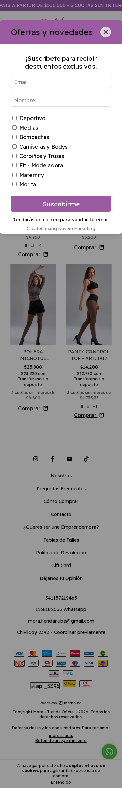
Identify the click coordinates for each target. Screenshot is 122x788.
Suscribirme (61, 204)
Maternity (31, 175)
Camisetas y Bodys (43, 146)
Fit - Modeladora (41, 165)
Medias (28, 127)
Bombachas (34, 137)
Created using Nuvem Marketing (61, 228)
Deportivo (32, 118)
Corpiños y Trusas (41, 156)
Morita (27, 184)
